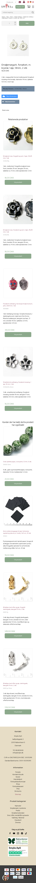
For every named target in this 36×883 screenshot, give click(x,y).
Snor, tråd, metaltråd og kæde (18, 815)
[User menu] (24, 2)
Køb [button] (27, 23)
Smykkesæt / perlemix (18, 808)
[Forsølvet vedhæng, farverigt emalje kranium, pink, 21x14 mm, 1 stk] (18, 285)
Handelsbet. (18, 779)
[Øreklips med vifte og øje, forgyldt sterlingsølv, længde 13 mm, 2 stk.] (18, 588)
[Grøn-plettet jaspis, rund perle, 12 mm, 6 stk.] (18, 443)
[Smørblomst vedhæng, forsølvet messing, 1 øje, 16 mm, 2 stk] (18, 363)
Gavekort (18, 820)
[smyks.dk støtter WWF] (18, 841)
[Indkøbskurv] (28, 7)
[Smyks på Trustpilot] (18, 851)
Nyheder (18, 806)
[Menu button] (33, 6)
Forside (18, 772)
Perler (18, 810)
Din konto (18, 791)
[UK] (33, 2)
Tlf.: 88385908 (18, 750)
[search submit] (32, 12)
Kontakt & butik (18, 774)
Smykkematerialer (18, 813)
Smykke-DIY (20, 7)
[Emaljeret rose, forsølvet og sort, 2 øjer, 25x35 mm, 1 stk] (18, 211)
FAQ (18, 789)
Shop (18, 784)
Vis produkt (18, 182)
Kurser (18, 777)
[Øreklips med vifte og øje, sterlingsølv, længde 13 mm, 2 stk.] (18, 664)
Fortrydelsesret (18, 786)
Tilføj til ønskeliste (10, 101)
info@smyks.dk (18, 753)
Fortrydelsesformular (18, 782)
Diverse (18, 822)
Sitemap (18, 794)
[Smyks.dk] (7, 7)
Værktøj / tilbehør (18, 818)
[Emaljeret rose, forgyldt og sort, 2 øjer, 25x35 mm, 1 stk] (18, 137)
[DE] (31, 2)
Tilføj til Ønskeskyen (11, 96)
